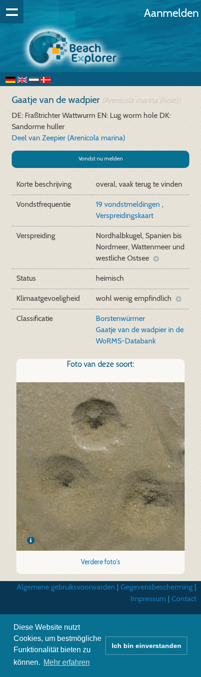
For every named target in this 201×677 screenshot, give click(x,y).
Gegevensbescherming (157, 586)
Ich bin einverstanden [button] (146, 645)
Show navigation (11, 11)
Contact (184, 598)
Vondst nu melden (101, 158)
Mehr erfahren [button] (66, 662)
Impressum (148, 598)
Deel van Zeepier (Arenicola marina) (68, 137)
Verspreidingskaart (124, 215)
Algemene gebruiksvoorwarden (66, 586)
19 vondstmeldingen (129, 204)
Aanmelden (171, 13)
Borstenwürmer (120, 318)
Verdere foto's (100, 562)
